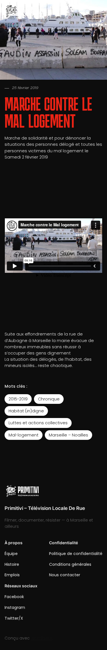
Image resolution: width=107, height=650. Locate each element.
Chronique (49, 399)
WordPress (42, 638)
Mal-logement (24, 435)
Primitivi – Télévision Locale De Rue (45, 508)
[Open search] (87, 12)
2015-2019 (18, 399)
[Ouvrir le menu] (99, 12)
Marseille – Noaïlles (68, 435)
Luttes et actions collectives (38, 423)
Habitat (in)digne (26, 411)
